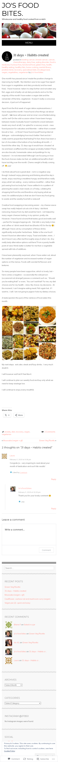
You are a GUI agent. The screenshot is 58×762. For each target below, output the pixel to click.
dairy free (31, 62)
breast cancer (42, 59)
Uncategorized (43, 70)
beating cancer (28, 59)
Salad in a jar (29, 624)
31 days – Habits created (15, 591)
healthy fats (20, 67)
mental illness (45, 67)
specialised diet (29, 70)
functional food (28, 65)
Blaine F (17, 624)
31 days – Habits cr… (38, 651)
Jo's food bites (37, 72)
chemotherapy (19, 62)
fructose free (16, 65)
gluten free (40, 65)
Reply (53, 479)
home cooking (32, 67)
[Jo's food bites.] (29, 38)
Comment (46, 550)
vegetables (13, 72)
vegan (4, 72)
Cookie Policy (9, 751)
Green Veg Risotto (47, 440)
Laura (12, 455)
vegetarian (23, 72)
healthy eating (8, 67)
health (49, 65)
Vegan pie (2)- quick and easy (17, 603)
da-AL (16, 642)
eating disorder (42, 62)
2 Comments (49, 432)
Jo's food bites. (20, 9)
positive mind (7, 70)
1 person (23, 472)
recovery (18, 70)
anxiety (7, 432)
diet (13, 432)
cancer (52, 59)
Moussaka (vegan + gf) (12, 440)
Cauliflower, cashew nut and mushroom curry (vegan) (27, 599)
